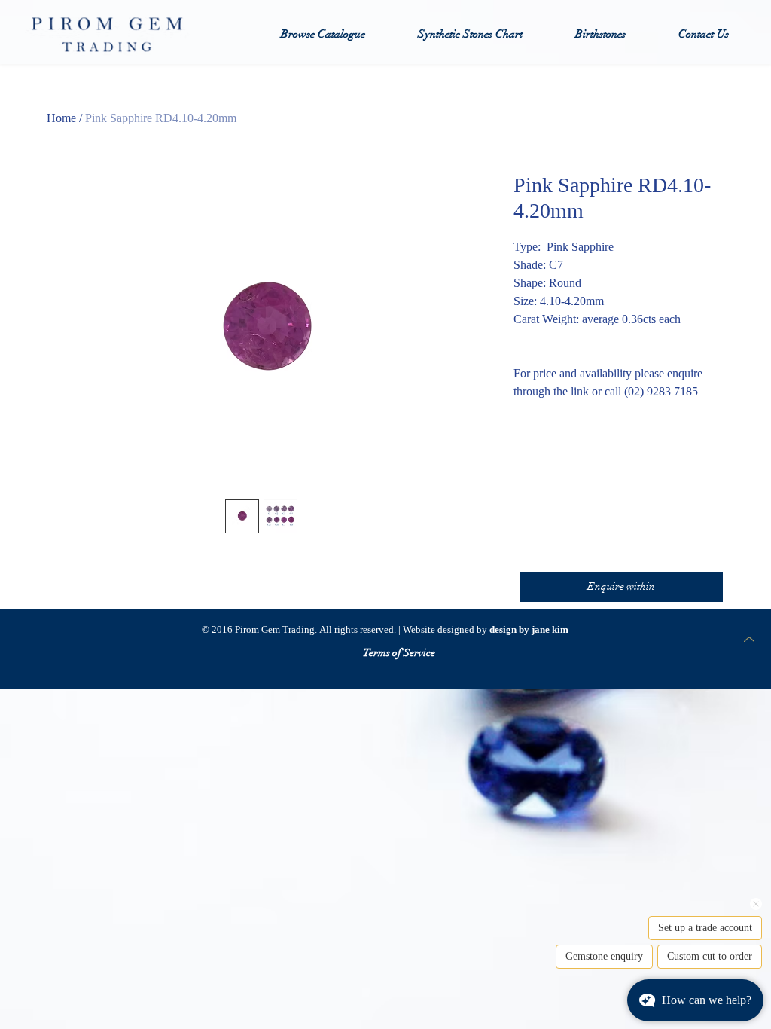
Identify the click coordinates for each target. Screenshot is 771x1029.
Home (61, 117)
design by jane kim (528, 629)
